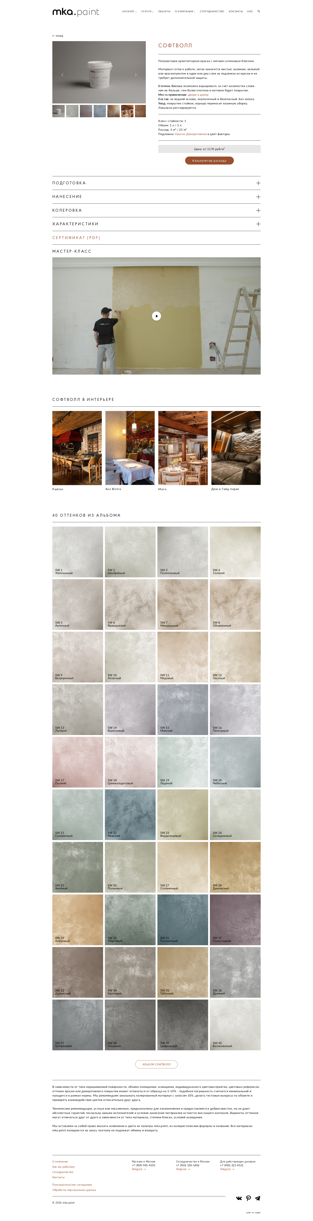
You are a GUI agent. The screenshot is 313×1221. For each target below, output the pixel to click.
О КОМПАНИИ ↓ (185, 11)
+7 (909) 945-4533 (143, 1165)
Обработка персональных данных (74, 1189)
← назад (57, 35)
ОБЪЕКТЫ (164, 11)
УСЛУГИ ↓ (147, 11)
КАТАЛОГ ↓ (129, 11)
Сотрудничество (62, 1172)
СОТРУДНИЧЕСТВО (212, 11)
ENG (250, 11)
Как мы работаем (63, 1166)
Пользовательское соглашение (72, 1184)
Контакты (58, 1177)
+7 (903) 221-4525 (231, 1165)
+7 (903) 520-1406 (187, 1165)
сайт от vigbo (253, 1213)
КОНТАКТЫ (236, 11)
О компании (60, 1161)
